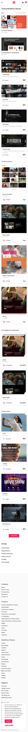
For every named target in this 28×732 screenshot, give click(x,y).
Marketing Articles (6, 697)
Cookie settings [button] (9, 725)
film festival (5, 562)
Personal (3, 666)
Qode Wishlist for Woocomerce (10, 619)
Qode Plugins (5, 607)
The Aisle (4, 630)
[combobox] (20, 13)
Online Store (5, 652)
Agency (3, 650)
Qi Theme (8, 199)
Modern (3, 678)
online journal (5, 556)
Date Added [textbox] (22, 13)
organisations (5, 551)
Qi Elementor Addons (7, 609)
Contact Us (4, 596)
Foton (3, 628)
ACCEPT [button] (8, 721)
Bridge (7, 499)
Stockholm (8, 439)
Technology (4, 659)
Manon (3, 632)
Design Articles (5, 688)
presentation (5, 548)
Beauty (3, 664)
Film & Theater (6, 80)
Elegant (3, 675)
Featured (4, 686)
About (3, 587)
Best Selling (4, 645)
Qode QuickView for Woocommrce (11, 621)
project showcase (7, 553)
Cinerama (4, 635)
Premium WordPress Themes (9, 605)
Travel (3, 657)
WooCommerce (5, 654)
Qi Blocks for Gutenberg (8, 614)
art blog (3, 559)
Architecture (5, 661)
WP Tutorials (5, 690)
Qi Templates (9, 365)
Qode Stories (5, 693)
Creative (3, 648)
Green (3, 673)
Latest (3, 643)
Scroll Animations (6, 668)
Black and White (6, 671)
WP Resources (5, 695)
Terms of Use (5, 589)
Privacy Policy (5, 592)
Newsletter (4, 594)
